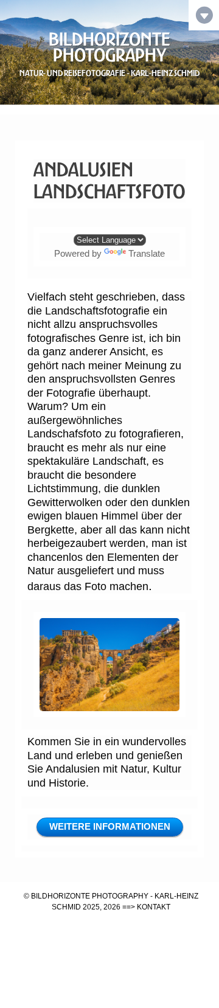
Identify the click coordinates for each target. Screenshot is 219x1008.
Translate (146, 253)
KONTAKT (153, 907)
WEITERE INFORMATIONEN (109, 826)
